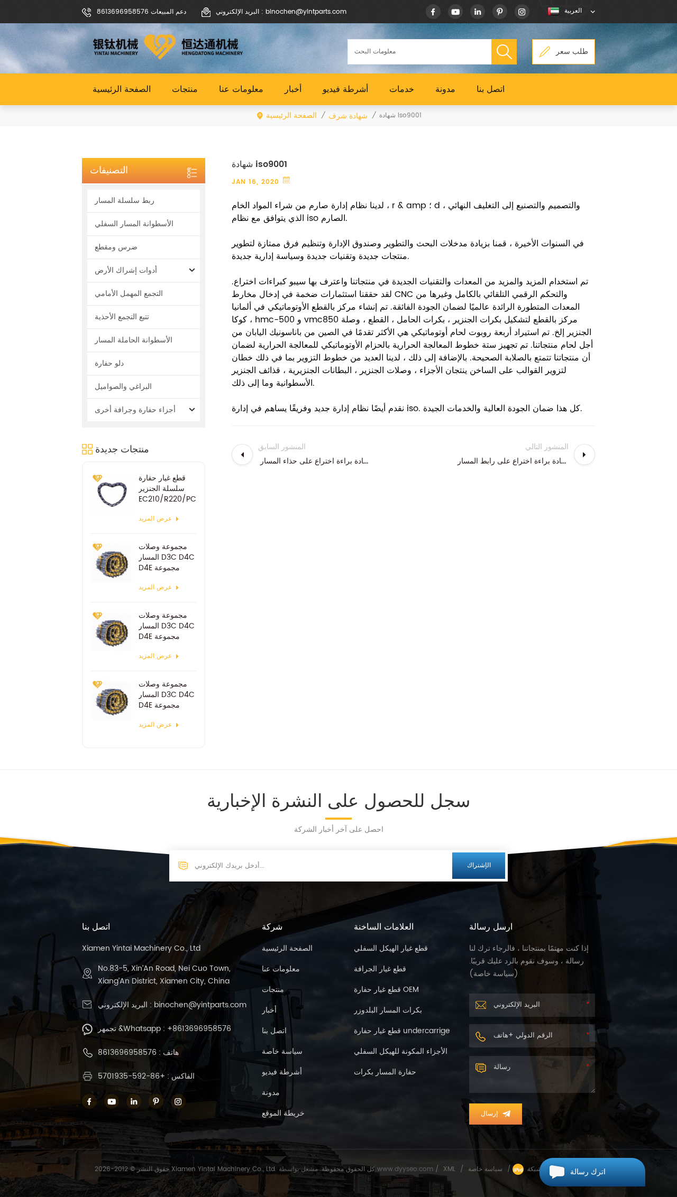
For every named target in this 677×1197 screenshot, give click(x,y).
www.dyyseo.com (406, 1169)
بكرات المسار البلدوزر (388, 1010)
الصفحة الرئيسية (122, 89)
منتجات (185, 89)
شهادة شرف (348, 116)
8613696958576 (127, 1052)
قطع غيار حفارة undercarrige (402, 1031)
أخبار (293, 89)
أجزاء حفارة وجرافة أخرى (135, 410)
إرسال (489, 1114)
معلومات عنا (241, 89)
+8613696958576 (199, 1029)
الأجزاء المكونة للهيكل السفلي (400, 1051)
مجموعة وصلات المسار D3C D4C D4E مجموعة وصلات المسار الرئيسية (167, 557)
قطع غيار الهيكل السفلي (391, 948)
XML (449, 1169)
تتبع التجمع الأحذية (122, 317)
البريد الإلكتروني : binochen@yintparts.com (281, 12)
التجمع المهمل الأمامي (129, 293)
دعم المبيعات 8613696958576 (141, 12)
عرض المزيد (155, 519)
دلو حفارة (109, 363)
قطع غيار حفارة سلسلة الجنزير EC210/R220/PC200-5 (167, 489)
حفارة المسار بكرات (385, 1072)
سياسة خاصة (282, 1051)
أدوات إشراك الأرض (126, 270)
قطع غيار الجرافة (380, 969)
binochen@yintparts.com (200, 1005)
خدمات (401, 89)
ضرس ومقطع (116, 247)
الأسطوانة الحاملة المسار (133, 340)
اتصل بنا (491, 89)
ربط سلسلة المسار (124, 200)
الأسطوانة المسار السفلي (134, 224)
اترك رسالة (588, 1172)
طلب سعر (572, 51)
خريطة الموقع (283, 1113)
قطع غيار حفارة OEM (386, 989)
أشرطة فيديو (345, 89)
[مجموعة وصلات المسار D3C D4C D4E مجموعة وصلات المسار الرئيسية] (112, 563)
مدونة (445, 89)
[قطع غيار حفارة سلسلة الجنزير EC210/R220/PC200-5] (112, 494)
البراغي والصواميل (123, 387)
